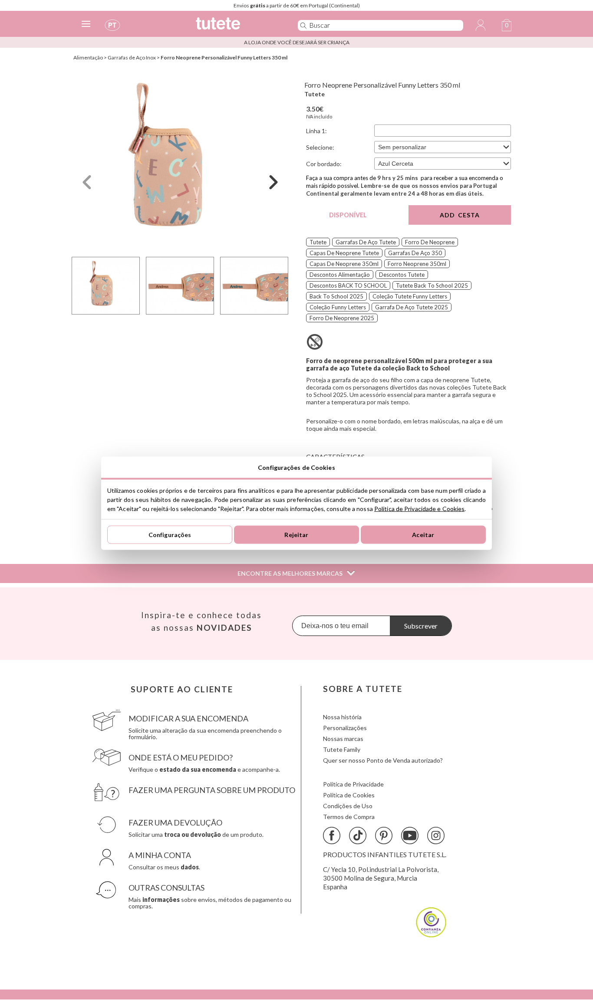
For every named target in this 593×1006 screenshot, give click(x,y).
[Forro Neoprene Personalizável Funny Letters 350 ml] (180, 162)
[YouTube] (409, 835)
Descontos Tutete (402, 274)
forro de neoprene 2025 (342, 318)
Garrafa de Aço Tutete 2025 (411, 307)
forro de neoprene (430, 242)
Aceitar (423, 534)
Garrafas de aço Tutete (366, 242)
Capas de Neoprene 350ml (344, 263)
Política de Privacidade (353, 784)
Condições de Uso (347, 806)
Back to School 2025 (336, 296)
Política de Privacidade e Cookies (419, 508)
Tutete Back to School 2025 (432, 285)
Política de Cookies (349, 795)
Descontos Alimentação (340, 274)
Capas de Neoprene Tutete (344, 252)
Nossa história (342, 717)
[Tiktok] (357, 835)
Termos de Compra (349, 816)
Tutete (314, 94)
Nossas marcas (343, 738)
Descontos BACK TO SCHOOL (348, 285)
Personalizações (345, 727)
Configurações (169, 534)
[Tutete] (237, 27)
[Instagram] (436, 835)
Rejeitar (296, 534)
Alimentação (88, 57)
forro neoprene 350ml (417, 263)
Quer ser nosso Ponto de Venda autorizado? (383, 760)
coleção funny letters (338, 307)
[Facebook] (331, 835)
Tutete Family (341, 749)
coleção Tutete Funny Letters (409, 296)
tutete (318, 242)
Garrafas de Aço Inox (132, 57)
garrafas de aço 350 (415, 252)
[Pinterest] (383, 835)
